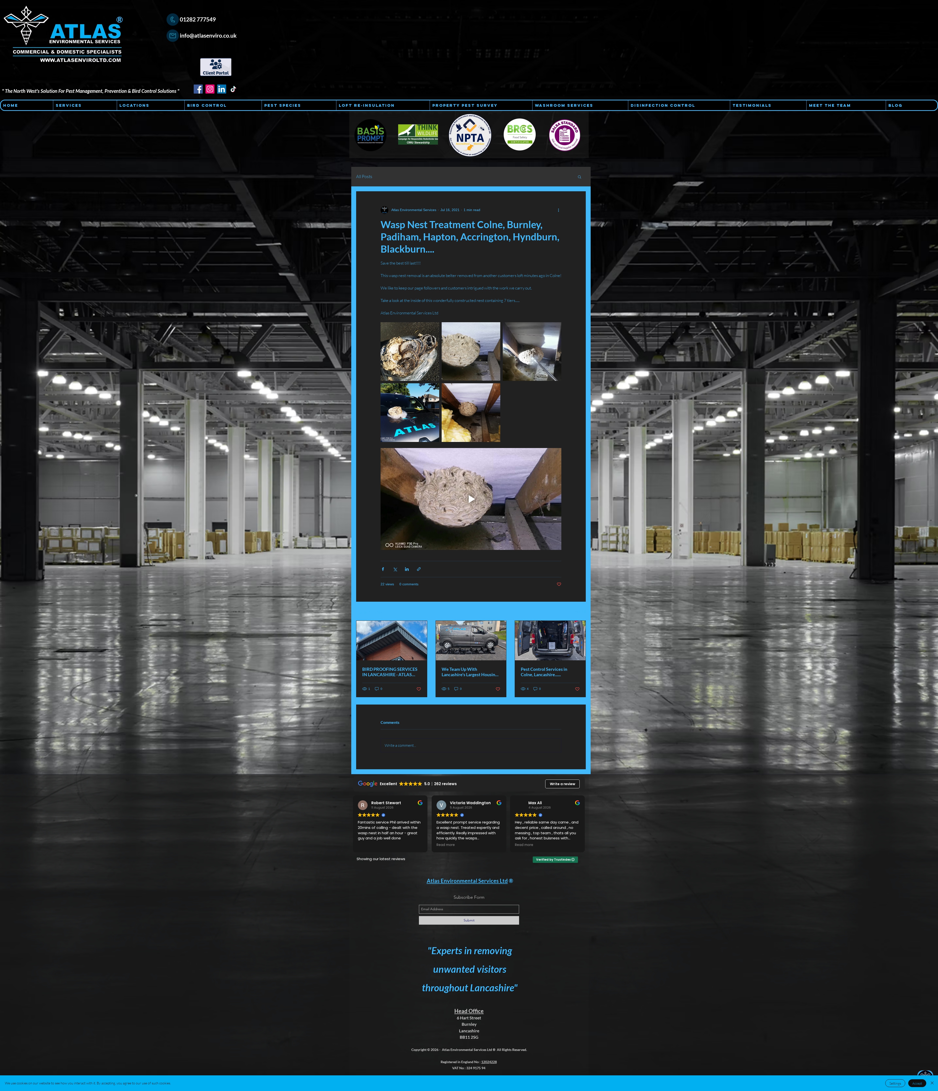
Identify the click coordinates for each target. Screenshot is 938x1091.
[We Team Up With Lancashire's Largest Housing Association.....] (471, 640)
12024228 (489, 1062)
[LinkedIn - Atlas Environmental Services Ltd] (221, 89)
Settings (895, 1083)
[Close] (932, 1083)
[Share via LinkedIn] (407, 569)
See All (580, 611)
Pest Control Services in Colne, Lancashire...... (544, 671)
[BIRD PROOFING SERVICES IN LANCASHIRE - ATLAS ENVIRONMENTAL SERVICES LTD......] (391, 640)
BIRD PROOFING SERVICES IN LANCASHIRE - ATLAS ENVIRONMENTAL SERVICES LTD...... (389, 671)
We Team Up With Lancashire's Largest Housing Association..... (469, 671)
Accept (917, 1083)
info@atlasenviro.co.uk (208, 35)
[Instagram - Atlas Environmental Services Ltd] (209, 89)
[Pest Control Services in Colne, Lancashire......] (550, 640)
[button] (579, 177)
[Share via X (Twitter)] (395, 569)
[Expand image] (410, 351)
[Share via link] (418, 569)
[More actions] (558, 210)
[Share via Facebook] (383, 569)
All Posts (364, 176)
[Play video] (471, 499)
